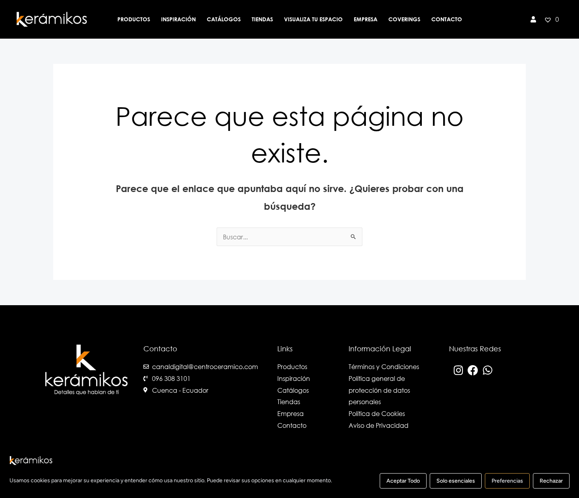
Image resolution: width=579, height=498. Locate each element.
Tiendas (262, 19)
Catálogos (224, 19)
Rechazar (551, 480)
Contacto (446, 19)
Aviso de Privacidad (378, 425)
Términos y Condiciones (384, 366)
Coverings (404, 19)
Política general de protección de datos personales (379, 390)
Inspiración (178, 19)
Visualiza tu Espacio (313, 19)
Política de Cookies (377, 413)
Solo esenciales (455, 480)
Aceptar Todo (403, 480)
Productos (133, 19)
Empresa (365, 19)
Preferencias (507, 480)
